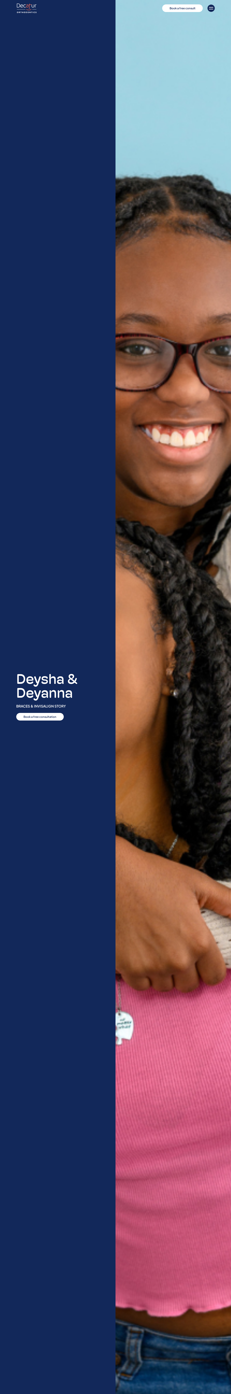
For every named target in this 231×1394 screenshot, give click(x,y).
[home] (26, 8)
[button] (211, 8)
